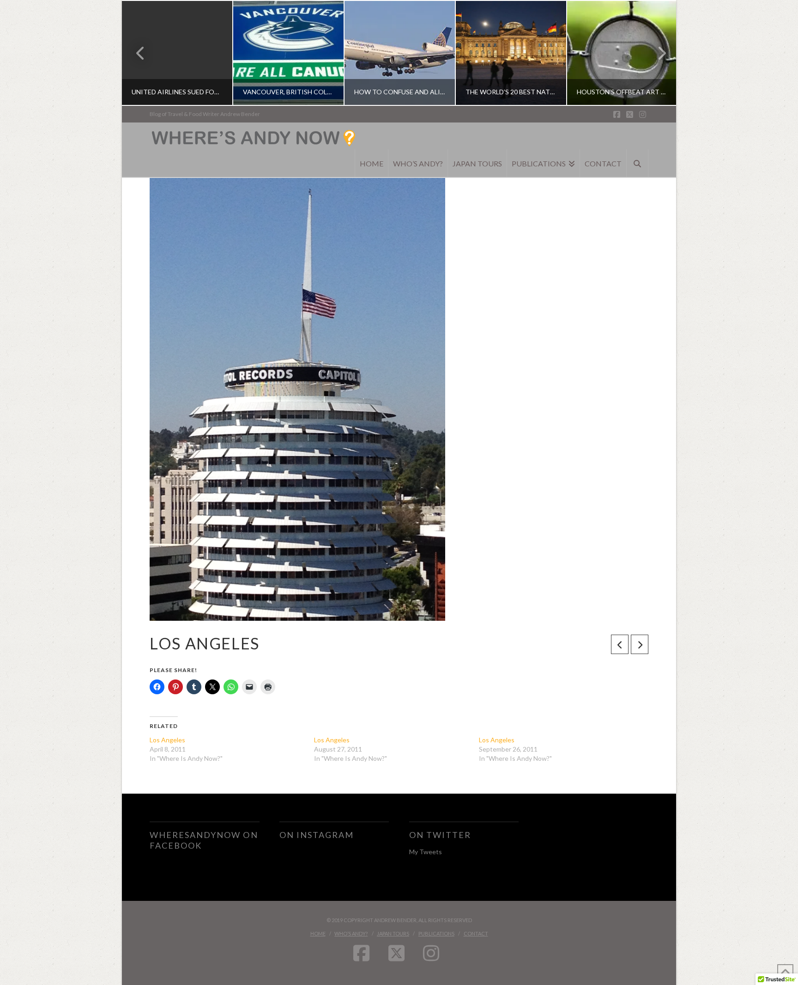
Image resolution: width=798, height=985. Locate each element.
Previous (140, 53)
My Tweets (425, 852)
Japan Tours (393, 933)
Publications (436, 933)
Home (318, 933)
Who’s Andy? (351, 933)
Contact (476, 933)
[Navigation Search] (637, 163)
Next (656, 53)
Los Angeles (167, 740)
